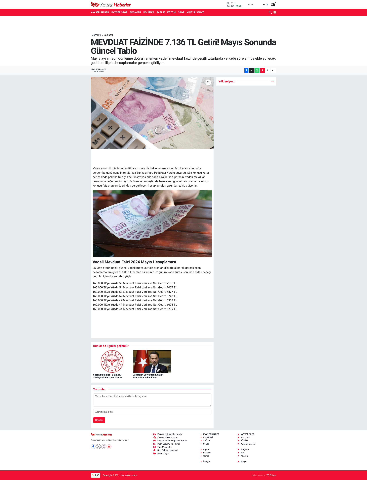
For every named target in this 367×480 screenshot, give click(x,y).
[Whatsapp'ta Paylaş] (256, 70)
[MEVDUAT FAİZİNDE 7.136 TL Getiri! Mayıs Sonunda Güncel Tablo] (152, 113)
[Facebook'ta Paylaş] (246, 70)
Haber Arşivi (163, 453)
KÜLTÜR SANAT (195, 12)
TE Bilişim (271, 475)
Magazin (245, 449)
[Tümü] (272, 81)
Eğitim (206, 449)
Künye (243, 461)
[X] (98, 446)
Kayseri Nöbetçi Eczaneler (169, 434)
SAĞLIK (161, 12)
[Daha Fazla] (262, 70)
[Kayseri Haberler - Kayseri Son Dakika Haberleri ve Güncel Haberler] (111, 4)
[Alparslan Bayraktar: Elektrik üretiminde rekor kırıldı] (152, 361)
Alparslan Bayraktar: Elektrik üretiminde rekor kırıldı (148, 376)
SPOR (181, 12)
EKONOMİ (135, 12)
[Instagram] (103, 446)
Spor (243, 452)
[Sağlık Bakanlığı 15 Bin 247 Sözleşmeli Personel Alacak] (112, 361)
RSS (97, 475)
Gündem (207, 452)
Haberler (96, 35)
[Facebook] (93, 446)
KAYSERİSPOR (119, 12)
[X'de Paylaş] (251, 70)
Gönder (99, 420)
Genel (206, 456)
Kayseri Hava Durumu (167, 437)
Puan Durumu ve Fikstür (168, 444)
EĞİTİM (171, 12)
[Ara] (270, 12)
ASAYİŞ (244, 456)
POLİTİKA (148, 12)
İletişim (206, 461)
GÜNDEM (108, 35)
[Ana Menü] (274, 12)
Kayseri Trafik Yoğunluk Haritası (172, 440)
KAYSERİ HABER (100, 12)
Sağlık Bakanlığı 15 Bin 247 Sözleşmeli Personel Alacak (107, 376)
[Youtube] (109, 446)
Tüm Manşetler (164, 447)
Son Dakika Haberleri (167, 450)
